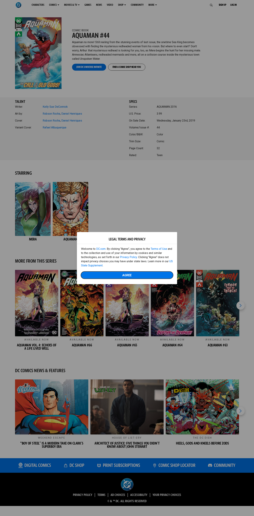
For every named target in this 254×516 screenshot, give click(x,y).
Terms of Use (159, 248)
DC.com (101, 248)
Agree (127, 275)
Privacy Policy (128, 257)
